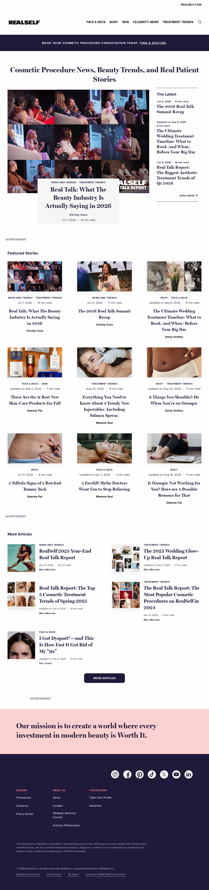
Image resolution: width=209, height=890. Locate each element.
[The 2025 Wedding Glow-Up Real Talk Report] (126, 558)
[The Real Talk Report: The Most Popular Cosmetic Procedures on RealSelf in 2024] (126, 595)
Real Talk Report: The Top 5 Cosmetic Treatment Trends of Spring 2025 (67, 594)
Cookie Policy (54, 874)
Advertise (95, 806)
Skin (45, 384)
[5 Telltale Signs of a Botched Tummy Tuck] (35, 448)
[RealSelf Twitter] (166, 775)
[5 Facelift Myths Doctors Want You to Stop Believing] (104, 448)
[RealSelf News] (24, 22)
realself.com (191, 4)
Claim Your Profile (100, 797)
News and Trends (63, 182)
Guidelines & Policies (28, 874)
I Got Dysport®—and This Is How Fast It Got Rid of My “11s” (66, 644)
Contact (57, 806)
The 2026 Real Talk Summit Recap (104, 314)
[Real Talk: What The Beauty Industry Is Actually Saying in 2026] (35, 276)
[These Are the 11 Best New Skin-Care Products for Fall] (35, 362)
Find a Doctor (24, 814)
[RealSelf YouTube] (178, 775)
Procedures (23, 797)
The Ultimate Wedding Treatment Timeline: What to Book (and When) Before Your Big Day (176, 141)
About (56, 797)
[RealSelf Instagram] (117, 775)
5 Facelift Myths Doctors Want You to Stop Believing (104, 486)
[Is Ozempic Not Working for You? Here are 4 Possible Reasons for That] (174, 448)
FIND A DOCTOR (153, 43)
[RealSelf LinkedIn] (189, 775)
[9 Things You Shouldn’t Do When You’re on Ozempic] (174, 362)
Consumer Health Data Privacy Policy (106, 874)
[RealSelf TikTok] (154, 775)
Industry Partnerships (66, 825)
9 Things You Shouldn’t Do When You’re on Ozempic (174, 400)
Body (164, 298)
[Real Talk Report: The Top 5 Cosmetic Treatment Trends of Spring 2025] (21, 595)
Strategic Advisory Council (64, 815)
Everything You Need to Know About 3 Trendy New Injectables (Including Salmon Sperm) (104, 406)
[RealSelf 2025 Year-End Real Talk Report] (21, 558)
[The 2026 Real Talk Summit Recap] (104, 276)
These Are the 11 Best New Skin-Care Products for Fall (35, 400)
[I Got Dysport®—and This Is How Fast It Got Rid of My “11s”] (21, 645)
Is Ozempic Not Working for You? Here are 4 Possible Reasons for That (174, 489)
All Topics (73, 874)
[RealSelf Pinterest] (142, 775)
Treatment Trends (92, 182)
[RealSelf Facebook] (129, 775)
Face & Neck (179, 298)
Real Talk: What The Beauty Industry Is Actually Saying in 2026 (78, 198)
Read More (187, 195)
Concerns (22, 806)
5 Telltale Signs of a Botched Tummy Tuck (35, 486)
